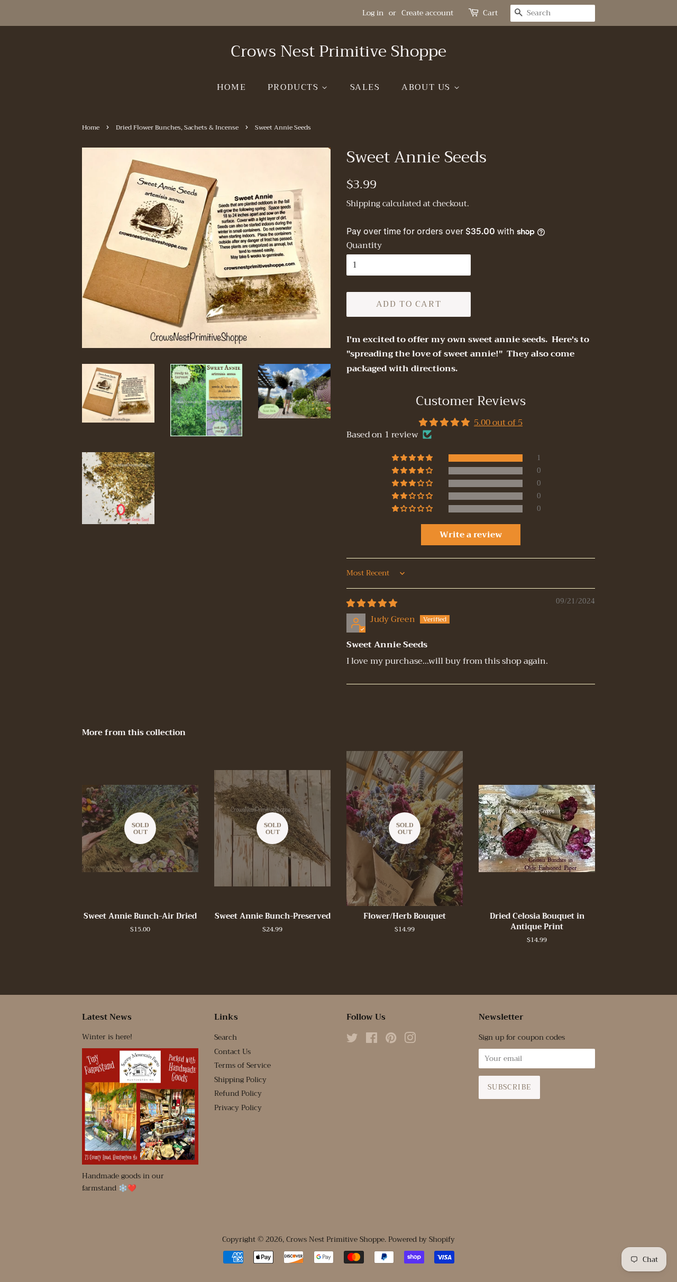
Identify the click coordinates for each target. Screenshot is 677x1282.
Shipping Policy (240, 1080)
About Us (427, 87)
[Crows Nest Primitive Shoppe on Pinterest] (391, 1040)
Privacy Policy (238, 1108)
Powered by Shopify (421, 1239)
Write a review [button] (471, 534)
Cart (490, 13)
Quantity (364, 246)
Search (225, 1037)
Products (295, 87)
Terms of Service (242, 1065)
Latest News (107, 1017)
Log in (372, 12)
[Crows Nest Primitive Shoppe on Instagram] (410, 1040)
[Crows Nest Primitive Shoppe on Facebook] (371, 1040)
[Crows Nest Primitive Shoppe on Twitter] (352, 1040)
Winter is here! (107, 1037)
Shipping (363, 203)
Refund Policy (238, 1093)
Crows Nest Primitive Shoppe (338, 51)
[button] (413, 458)
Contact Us (232, 1052)
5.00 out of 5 (498, 422)
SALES (365, 87)
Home (231, 87)
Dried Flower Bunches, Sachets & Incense (177, 127)
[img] (371, 603)
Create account (427, 12)
